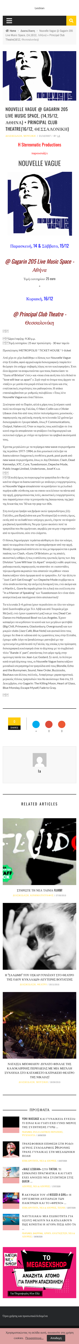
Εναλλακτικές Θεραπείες (48, 1132)
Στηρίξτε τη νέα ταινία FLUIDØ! (39, 890)
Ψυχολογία (28, 1135)
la (58, 135)
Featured (27, 1132)
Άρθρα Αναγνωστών (55, 1233)
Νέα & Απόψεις (48, 1160)
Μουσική (30, 135)
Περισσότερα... (34, 1338)
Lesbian (39, 8)
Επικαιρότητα (30, 1160)
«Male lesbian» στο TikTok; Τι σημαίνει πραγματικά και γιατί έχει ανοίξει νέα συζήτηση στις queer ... (48, 1175)
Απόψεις (27, 1186)
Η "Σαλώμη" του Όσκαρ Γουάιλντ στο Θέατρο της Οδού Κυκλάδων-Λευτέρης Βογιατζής (39, 977)
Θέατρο (42, 984)
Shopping (38, 1233)
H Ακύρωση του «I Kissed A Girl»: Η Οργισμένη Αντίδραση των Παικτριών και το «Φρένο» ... (46, 1198)
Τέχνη (61, 1207)
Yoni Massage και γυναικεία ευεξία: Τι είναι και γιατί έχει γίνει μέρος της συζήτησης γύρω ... (49, 1123)
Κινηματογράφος (42, 895)
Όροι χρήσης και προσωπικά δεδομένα (25, 1316)
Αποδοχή (56, 1338)
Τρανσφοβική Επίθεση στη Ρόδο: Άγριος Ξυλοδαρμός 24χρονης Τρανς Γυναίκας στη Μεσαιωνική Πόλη (48, 1149)
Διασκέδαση (14, 135)
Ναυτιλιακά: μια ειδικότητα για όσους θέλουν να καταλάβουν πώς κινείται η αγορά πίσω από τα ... (49, 1222)
